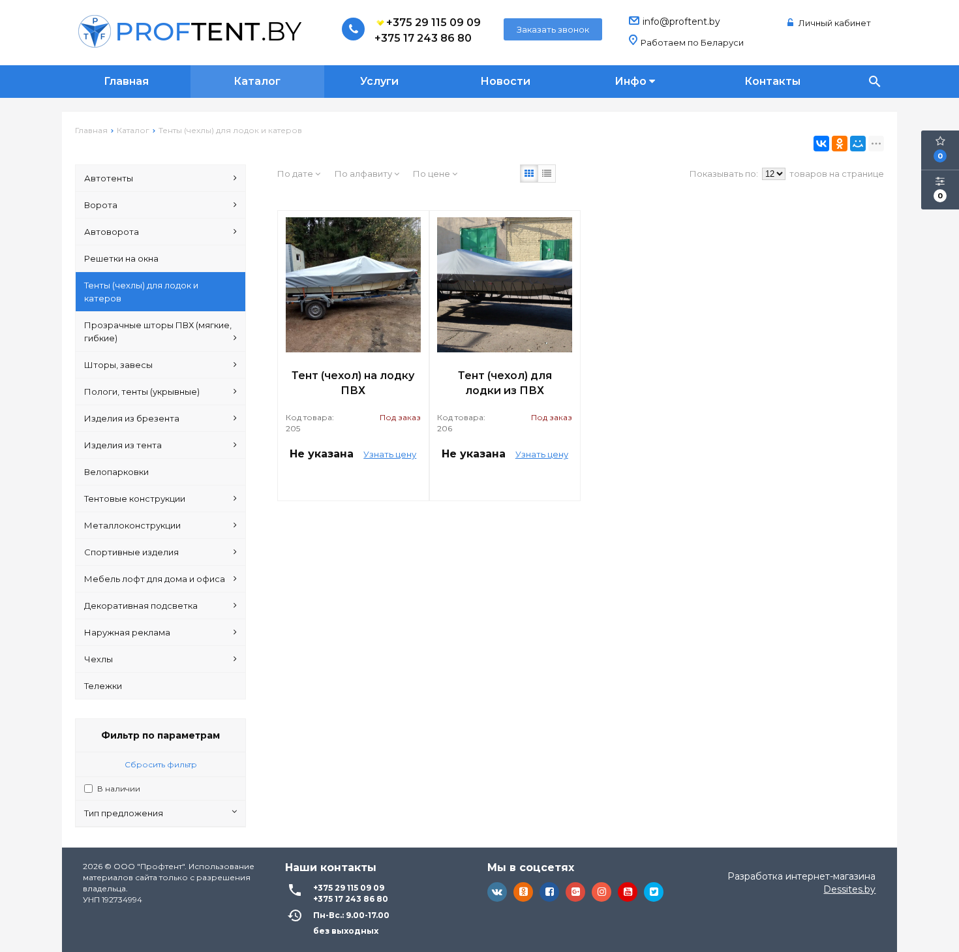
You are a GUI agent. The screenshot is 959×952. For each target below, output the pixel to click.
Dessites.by (849, 889)
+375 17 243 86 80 (423, 38)
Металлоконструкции (132, 525)
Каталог (257, 81)
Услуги (379, 81)
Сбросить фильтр (161, 764)
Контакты (772, 81)
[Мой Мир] (858, 143)
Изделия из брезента (131, 418)
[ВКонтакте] (821, 143)
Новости (505, 81)
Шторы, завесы (118, 365)
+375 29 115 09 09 (433, 22)
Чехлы (98, 659)
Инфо (632, 81)
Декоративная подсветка (141, 605)
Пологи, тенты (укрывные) (142, 391)
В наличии (118, 788)
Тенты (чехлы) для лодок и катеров (141, 291)
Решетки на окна (121, 258)
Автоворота (111, 231)
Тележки (103, 686)
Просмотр (352, 484)
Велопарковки (116, 472)
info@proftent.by (681, 21)
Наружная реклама (127, 632)
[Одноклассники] (839, 143)
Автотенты (108, 178)
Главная (126, 81)
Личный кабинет (834, 23)
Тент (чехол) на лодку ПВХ (353, 383)
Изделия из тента (123, 445)
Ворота (100, 205)
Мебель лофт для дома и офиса (154, 579)
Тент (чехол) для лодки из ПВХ (505, 383)
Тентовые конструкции (134, 498)
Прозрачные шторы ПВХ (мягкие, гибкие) (158, 331)
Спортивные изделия (131, 552)
